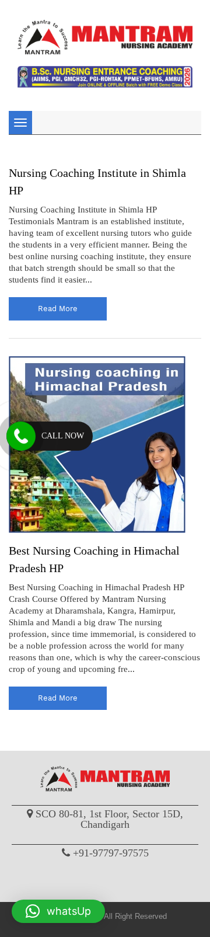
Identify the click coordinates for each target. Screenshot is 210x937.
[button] (58, 911)
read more (58, 308)
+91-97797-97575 (111, 853)
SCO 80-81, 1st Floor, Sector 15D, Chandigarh (109, 819)
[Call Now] (21, 436)
